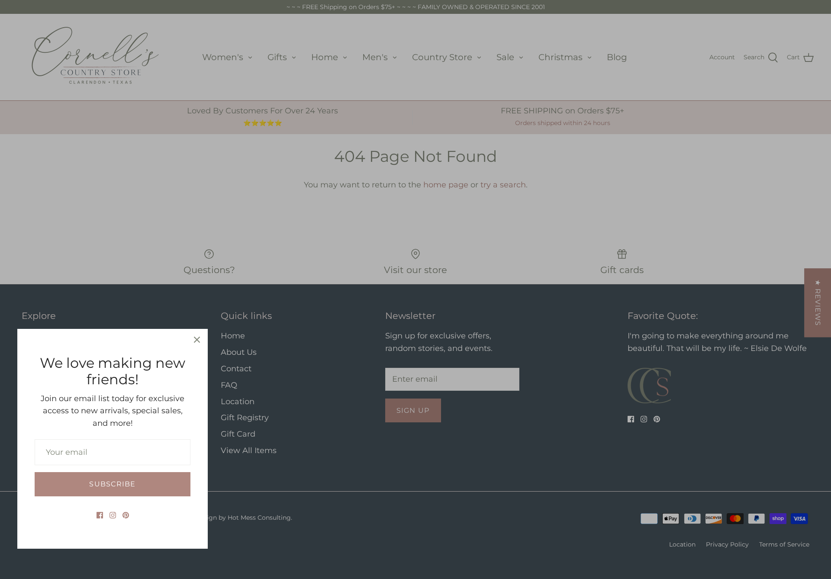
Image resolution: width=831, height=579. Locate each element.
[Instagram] (113, 515)
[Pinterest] (125, 515)
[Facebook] (100, 515)
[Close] (196, 339)
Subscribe (112, 484)
